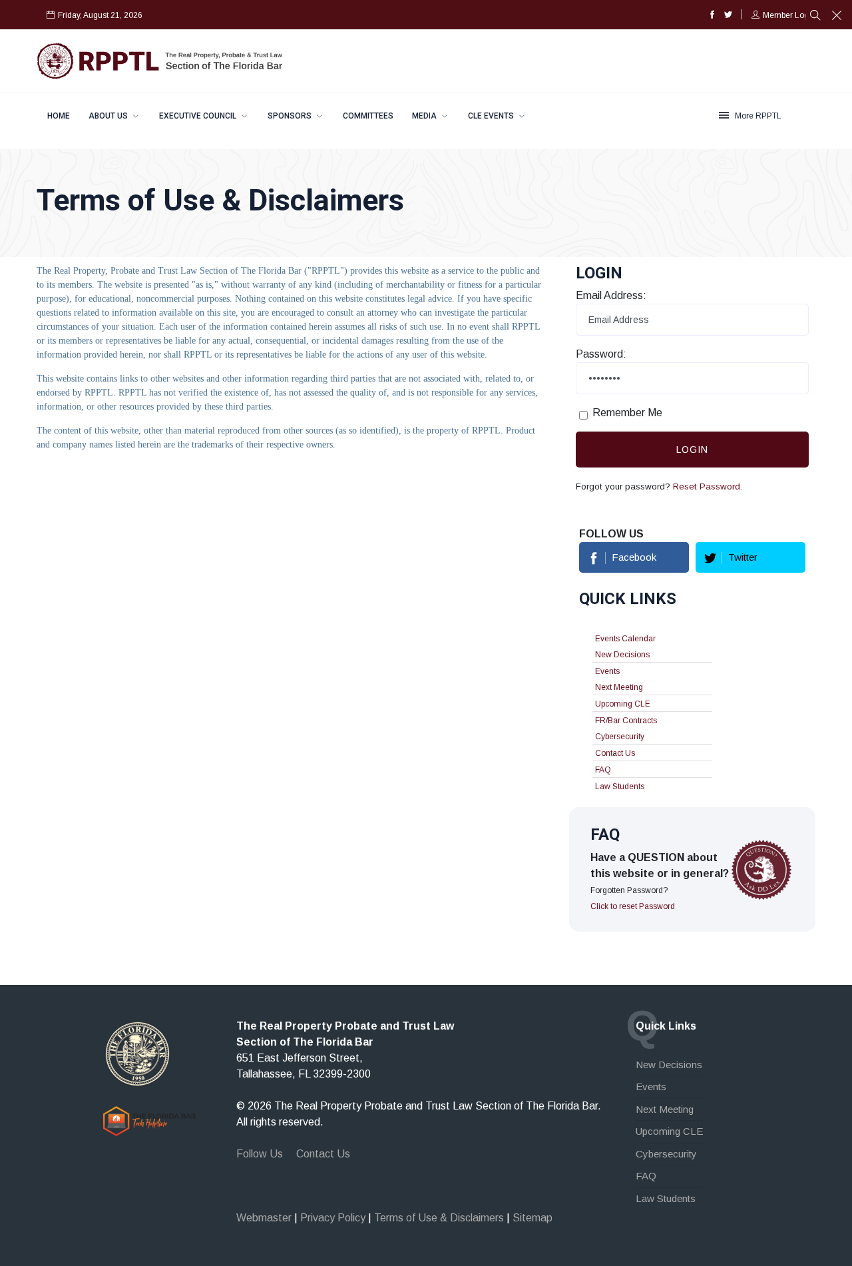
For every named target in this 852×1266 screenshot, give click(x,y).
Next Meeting (619, 687)
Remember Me (627, 412)
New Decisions (622, 654)
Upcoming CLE (622, 704)
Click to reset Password (632, 906)
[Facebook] (712, 15)
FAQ (603, 770)
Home (58, 116)
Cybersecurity (619, 736)
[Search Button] (815, 17)
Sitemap (532, 1217)
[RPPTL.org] (137, 1053)
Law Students (619, 786)
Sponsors (291, 116)
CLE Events (492, 116)
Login (692, 449)
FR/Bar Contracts (626, 720)
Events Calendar (625, 638)
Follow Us (259, 1153)
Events (607, 671)
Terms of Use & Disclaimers (439, 1217)
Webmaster (264, 1217)
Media (425, 116)
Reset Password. (707, 486)
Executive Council (198, 116)
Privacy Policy (332, 1217)
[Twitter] (728, 15)
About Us (109, 116)
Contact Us (615, 753)
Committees (368, 116)
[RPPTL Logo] (160, 60)
